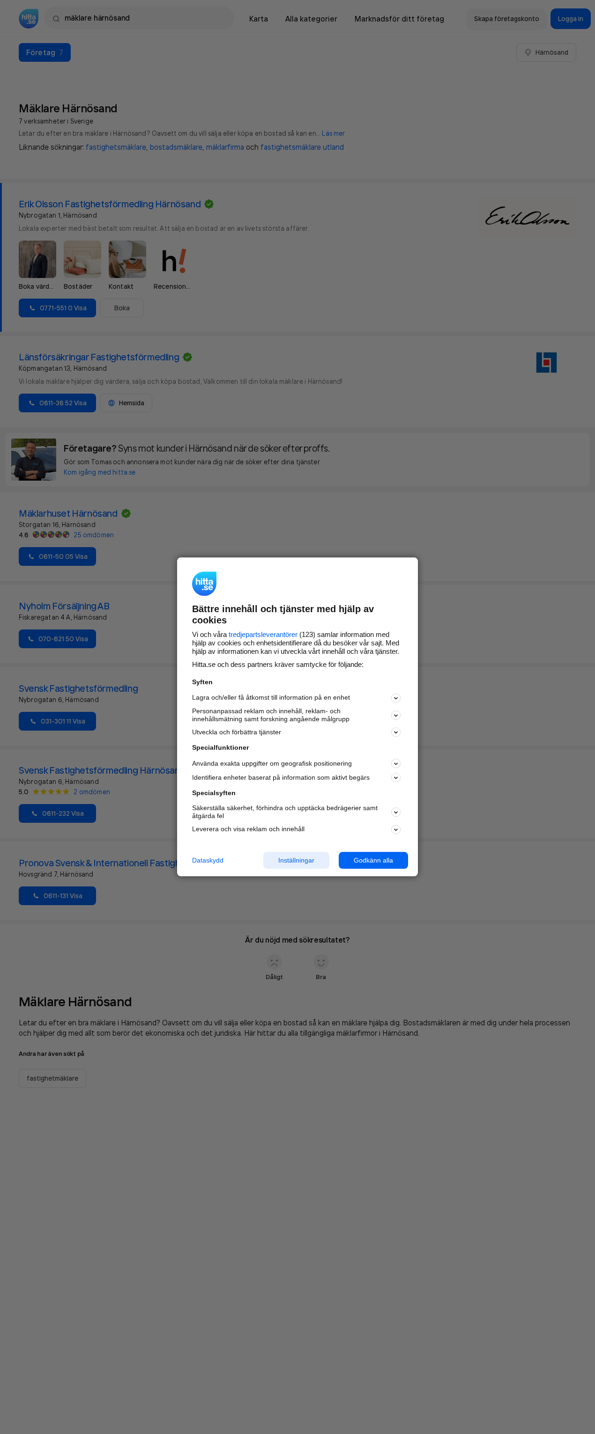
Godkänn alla (373, 860)
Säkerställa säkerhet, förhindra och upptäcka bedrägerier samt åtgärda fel (285, 811)
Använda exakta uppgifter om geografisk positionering (272, 763)
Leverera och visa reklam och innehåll (248, 829)
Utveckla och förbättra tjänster (236, 732)
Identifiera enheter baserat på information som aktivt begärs (281, 777)
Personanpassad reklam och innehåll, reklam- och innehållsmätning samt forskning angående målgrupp (271, 715)
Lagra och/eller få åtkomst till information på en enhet (271, 698)
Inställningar (296, 860)
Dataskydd (207, 860)
